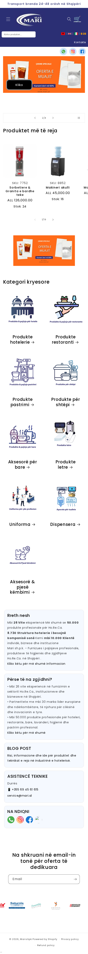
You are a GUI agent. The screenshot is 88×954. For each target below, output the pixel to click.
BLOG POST (19, 748)
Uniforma (19, 524)
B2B (83, 34)
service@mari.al (19, 796)
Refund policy (46, 945)
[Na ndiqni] (75, 879)
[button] (8, 19)
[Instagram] (73, 51)
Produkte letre (65, 464)
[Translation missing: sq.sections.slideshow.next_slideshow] (53, 117)
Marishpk (26, 939)
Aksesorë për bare (22, 464)
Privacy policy (70, 939)
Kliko (19, 84)
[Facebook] (82, 51)
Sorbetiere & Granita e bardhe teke (20, 191)
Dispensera (62, 524)
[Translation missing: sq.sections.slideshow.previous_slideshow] (34, 117)
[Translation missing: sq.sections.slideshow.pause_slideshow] (80, 117)
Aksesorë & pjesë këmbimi (22, 587)
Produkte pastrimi (21, 402)
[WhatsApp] (63, 51)
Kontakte (80, 42)
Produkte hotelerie (21, 339)
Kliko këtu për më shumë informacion (36, 664)
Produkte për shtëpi (65, 402)
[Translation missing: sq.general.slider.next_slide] (53, 219)
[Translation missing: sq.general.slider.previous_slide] (34, 219)
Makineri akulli (58, 187)
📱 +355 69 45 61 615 (22, 789)
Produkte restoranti (64, 339)
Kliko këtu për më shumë (26, 733)
